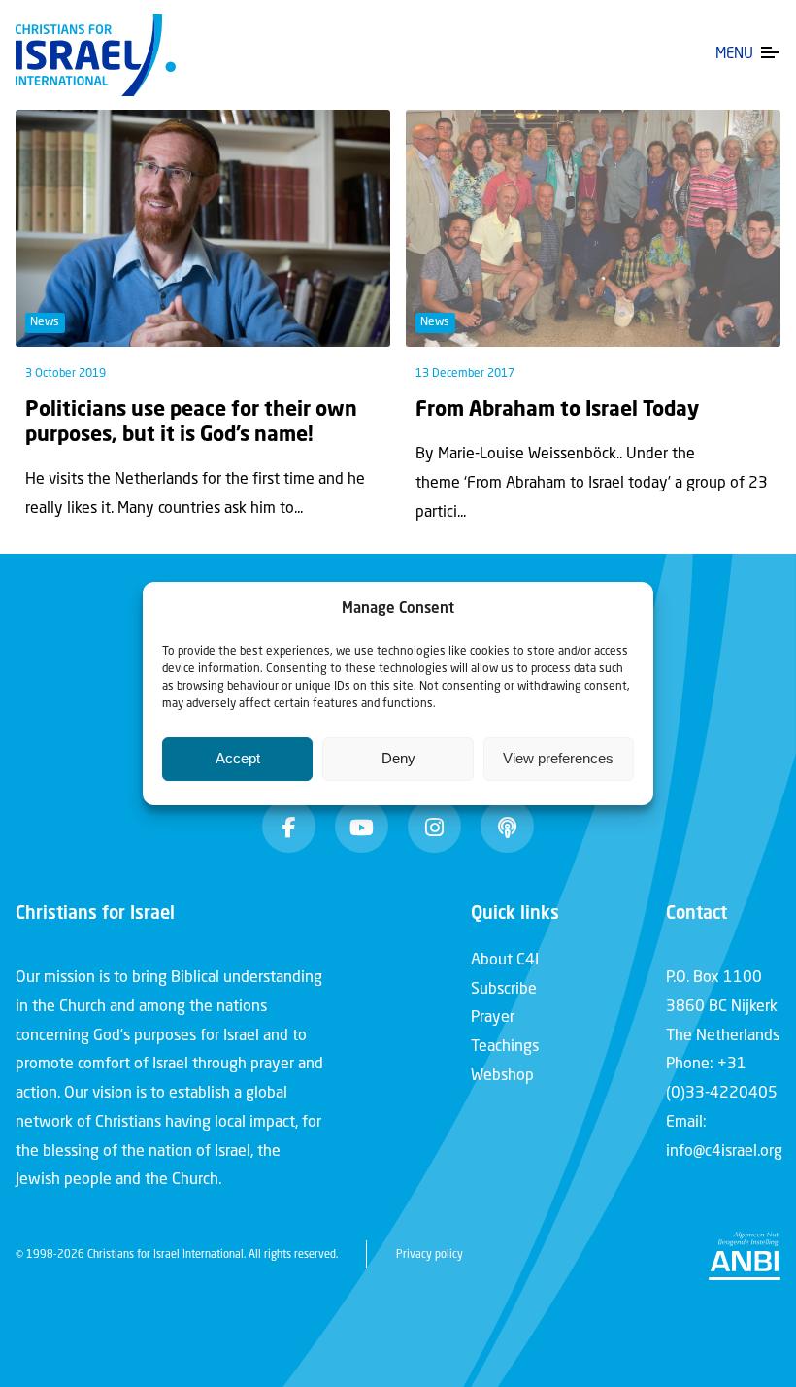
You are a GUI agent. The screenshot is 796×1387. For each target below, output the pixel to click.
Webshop (502, 1076)
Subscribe (504, 990)
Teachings (505, 1047)
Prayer (492, 1018)
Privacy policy (429, 1255)
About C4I (505, 960)
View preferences (558, 758)
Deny (398, 758)
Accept (238, 758)
